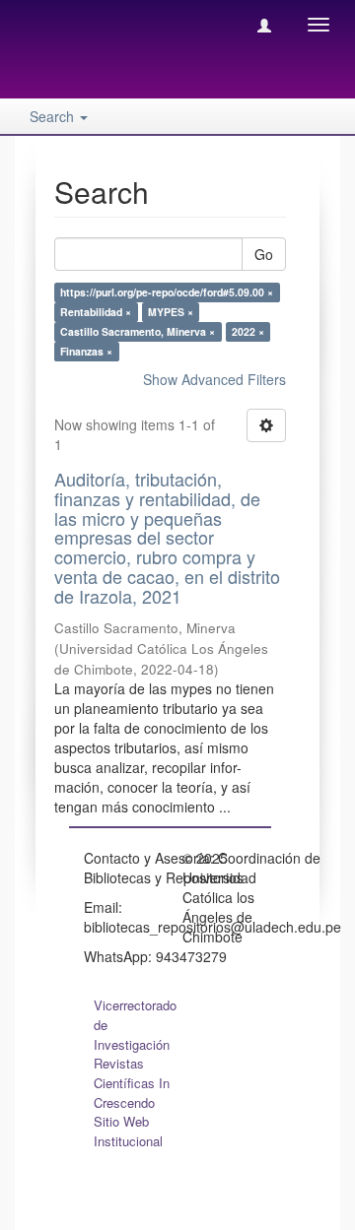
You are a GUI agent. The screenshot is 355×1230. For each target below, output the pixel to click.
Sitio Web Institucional (128, 1131)
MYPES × (170, 311)
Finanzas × (86, 351)
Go (263, 254)
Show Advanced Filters (214, 379)
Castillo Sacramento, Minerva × (137, 331)
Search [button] (54, 116)
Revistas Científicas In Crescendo (132, 1083)
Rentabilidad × (95, 311)
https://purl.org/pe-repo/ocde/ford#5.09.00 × (166, 292)
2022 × (248, 331)
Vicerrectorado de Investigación (135, 1025)
